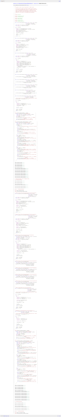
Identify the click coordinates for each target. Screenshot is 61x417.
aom (17, 3)
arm (37, 3)
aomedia (14, 3)
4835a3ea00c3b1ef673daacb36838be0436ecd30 (25, 3)
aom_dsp (35, 3)
